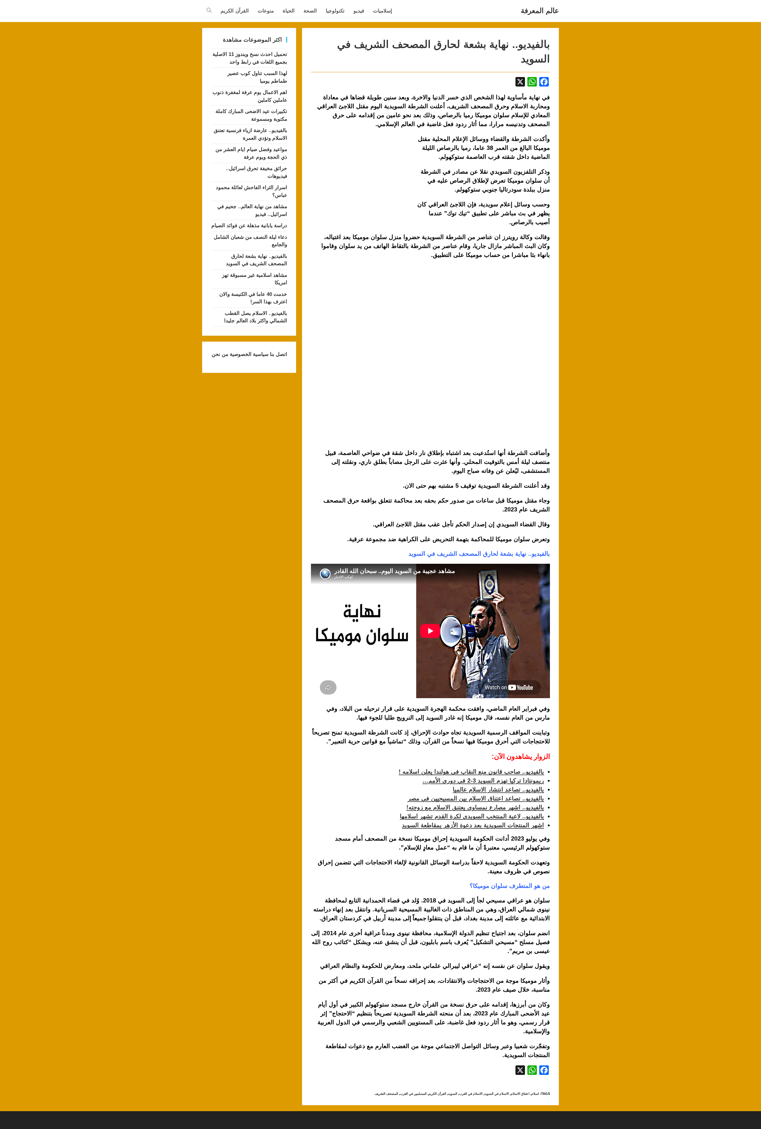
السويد (452, 1093)
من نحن (220, 354)
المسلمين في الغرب (413, 1093)
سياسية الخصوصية (248, 354)
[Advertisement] (361, 178)
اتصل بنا (277, 354)
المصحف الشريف (386, 1093)
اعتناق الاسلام (520, 1093)
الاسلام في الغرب (470, 1093)
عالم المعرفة (540, 11)
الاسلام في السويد (496, 1093)
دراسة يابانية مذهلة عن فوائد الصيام (249, 225)
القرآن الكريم (437, 1093)
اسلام (535, 1093)
